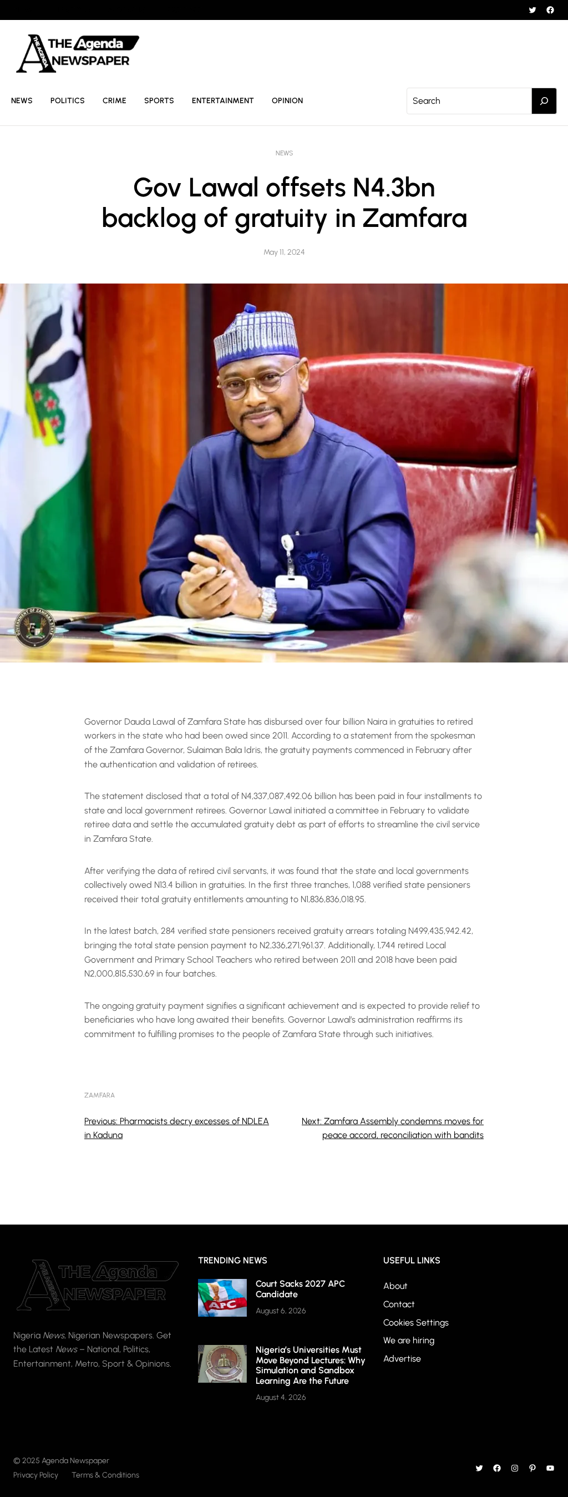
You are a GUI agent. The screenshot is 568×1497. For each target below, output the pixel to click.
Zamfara (99, 1095)
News (284, 153)
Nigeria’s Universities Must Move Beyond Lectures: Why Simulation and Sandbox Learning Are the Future (311, 1364)
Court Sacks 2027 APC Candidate (300, 1288)
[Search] (544, 101)
